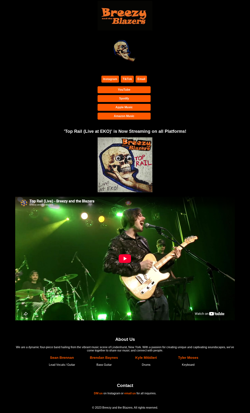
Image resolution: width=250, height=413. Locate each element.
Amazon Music (124, 116)
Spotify (124, 98)
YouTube (124, 89)
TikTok (127, 79)
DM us (98, 393)
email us (130, 393)
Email (141, 79)
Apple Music (124, 107)
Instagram (110, 79)
